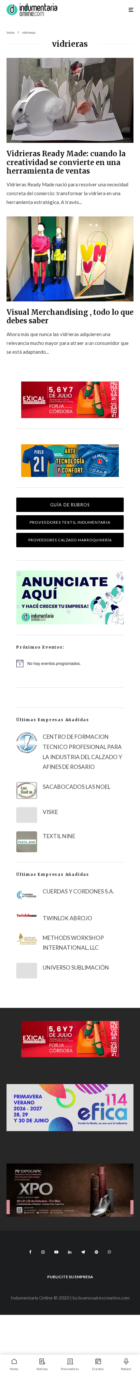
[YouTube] (56, 1252)
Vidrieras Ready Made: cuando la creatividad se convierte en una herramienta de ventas (66, 162)
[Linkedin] (69, 1252)
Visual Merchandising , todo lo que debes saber (70, 316)
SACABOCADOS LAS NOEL (76, 786)
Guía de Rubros (70, 504)
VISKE (50, 811)
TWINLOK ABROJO (67, 918)
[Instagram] (42, 1252)
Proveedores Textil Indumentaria (70, 522)
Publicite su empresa (70, 1276)
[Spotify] (96, 1252)
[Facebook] (30, 1252)
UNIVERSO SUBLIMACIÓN (76, 967)
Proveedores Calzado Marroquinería (70, 540)
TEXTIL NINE (59, 836)
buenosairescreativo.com (104, 1297)
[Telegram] (83, 1252)
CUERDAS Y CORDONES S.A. (78, 891)
